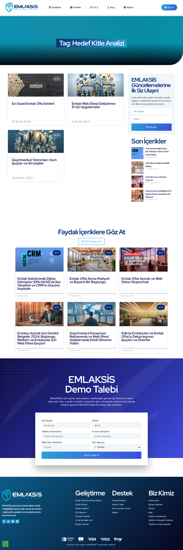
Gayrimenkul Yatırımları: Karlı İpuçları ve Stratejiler (34, 161)
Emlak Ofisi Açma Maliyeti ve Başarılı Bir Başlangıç (90, 280)
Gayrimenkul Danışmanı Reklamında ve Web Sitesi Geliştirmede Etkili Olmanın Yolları (90, 338)
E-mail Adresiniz (101, 431)
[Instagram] (8, 521)
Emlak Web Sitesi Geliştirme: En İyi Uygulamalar (94, 105)
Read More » (19, 110)
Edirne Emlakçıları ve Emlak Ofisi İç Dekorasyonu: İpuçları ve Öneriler (143, 336)
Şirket (95, 420)
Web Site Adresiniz (52, 442)
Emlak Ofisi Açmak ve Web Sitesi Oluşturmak (142, 280)
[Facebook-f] (4, 521)
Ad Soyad (47, 420)
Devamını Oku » (26, 292)
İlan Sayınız (98, 442)
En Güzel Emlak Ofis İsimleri (33, 103)
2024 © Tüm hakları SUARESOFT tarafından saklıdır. (91, 545)
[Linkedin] (17, 521)
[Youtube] (13, 521)
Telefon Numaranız (52, 431)
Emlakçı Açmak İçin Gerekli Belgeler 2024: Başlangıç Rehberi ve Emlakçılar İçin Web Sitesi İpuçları (158, 194)
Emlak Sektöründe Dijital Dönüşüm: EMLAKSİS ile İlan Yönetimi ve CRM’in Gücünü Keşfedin (157, 151)
